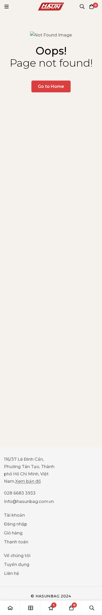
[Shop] (30, 608)
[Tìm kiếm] (82, 6)
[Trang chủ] (10, 608)
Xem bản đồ (28, 481)
